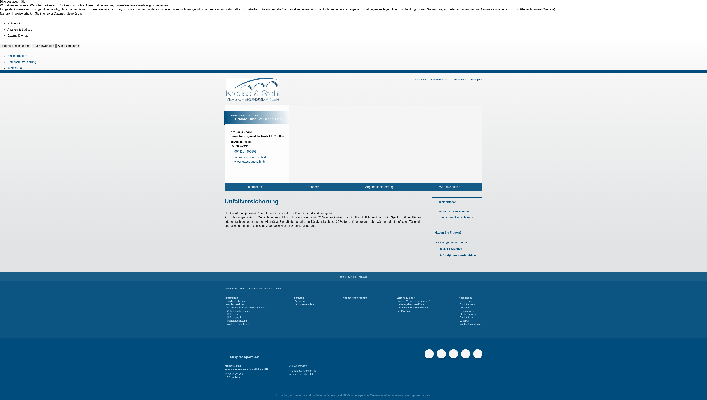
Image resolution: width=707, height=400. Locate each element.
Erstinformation (17, 56)
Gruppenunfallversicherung (455, 217)
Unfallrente (232, 314)
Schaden (313, 187)
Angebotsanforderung (379, 187)
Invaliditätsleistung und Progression (246, 307)
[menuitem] (255, 187)
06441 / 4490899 (451, 249)
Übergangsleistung (237, 320)
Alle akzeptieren (68, 45)
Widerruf (464, 320)
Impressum (14, 68)
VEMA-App (404, 311)
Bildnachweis (467, 311)
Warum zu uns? (449, 187)
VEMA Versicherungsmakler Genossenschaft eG (365, 395)
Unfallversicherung (235, 301)
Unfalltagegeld (234, 317)
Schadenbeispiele (304, 304)
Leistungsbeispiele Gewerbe (413, 307)
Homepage (476, 79)
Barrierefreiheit (467, 317)
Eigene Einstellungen (15, 45)
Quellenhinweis (468, 314)
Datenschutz (459, 79)
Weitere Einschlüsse (238, 324)
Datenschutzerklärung (21, 62)
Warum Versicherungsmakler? (414, 301)
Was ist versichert (235, 304)
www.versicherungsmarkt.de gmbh (413, 395)
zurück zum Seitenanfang (353, 276)
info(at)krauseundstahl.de (458, 255)
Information (254, 187)
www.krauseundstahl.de (301, 374)
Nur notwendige (43, 45)
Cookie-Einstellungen (471, 324)
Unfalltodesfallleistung (238, 311)
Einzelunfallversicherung (454, 211)
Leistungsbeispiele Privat (411, 304)
